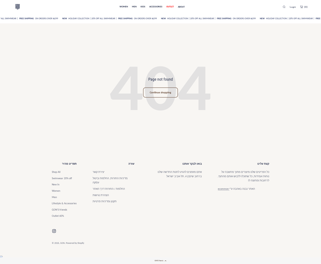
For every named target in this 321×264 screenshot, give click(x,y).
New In (55, 184)
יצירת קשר (98, 171)
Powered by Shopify (75, 243)
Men (54, 197)
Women (56, 190)
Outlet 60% (58, 215)
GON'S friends (59, 209)
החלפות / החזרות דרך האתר (109, 188)
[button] (160, 260)
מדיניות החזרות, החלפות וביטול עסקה (110, 180)
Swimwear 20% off (62, 178)
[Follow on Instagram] (54, 231)
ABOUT (181, 6)
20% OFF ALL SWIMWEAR (105, 18)
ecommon (223, 188)
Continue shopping (160, 92)
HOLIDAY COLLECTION (77, 18)
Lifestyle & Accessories (64, 203)
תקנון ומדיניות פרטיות (105, 201)
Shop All (56, 171)
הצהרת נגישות (101, 195)
